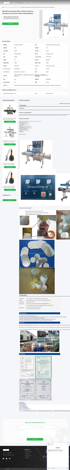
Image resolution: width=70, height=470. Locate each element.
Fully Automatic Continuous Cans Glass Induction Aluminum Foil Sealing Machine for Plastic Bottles (10, 142)
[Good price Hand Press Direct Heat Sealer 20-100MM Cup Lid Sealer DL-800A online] (10, 155)
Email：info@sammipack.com (9, 454)
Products (19, 2)
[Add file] (48, 468)
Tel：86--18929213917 (8, 452)
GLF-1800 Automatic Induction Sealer (30, 410)
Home (13, 2)
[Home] (6, 2)
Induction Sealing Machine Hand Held (45, 410)
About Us (26, 2)
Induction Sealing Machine (15, 7)
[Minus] (67, 444)
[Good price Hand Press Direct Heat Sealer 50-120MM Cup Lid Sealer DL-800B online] (10, 178)
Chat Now (10, 23)
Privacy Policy (7, 468)
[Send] (67, 468)
